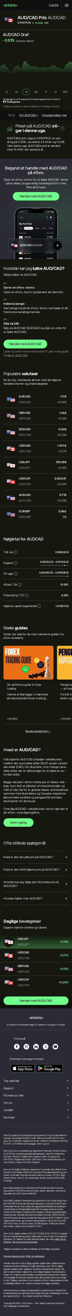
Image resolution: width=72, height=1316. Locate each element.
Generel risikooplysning (14, 1256)
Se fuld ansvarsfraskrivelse (24, 1242)
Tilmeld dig (8, 99)
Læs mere (12, 719)
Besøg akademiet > (38, 731)
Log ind (53, 5)
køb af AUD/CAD (17, 355)
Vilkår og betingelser (35, 1256)
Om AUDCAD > (28, 115)
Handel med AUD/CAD (36, 196)
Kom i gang (18, 822)
